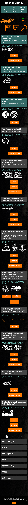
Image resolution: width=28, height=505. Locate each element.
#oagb (9, 109)
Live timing (14, 55)
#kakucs (4, 282)
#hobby (18, 314)
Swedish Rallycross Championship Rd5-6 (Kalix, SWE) (14, 403)
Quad (4, 459)
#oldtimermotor (19, 282)
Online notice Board (14, 60)
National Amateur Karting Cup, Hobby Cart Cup (13, 104)
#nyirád (20, 343)
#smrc (3, 408)
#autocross (17, 169)
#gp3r (21, 204)
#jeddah (17, 134)
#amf (16, 242)
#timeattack (5, 135)
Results (14, 181)
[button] (23, 21)
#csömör (17, 108)
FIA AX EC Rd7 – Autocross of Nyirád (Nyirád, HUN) (12, 334)
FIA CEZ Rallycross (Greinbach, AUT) (13, 232)
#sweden (8, 408)
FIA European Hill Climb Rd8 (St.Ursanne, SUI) (12, 372)
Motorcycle (7, 453)
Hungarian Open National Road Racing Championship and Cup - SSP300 (13, 277)
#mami (8, 282)
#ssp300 (4, 283)
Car (3, 447)
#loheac (4, 46)
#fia (19, 74)
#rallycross (5, 205)
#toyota (11, 135)
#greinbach (5, 243)
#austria (20, 242)
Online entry (7, 441)
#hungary (14, 343)
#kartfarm (4, 109)
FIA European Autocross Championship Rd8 (13, 165)
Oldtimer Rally (8, 465)
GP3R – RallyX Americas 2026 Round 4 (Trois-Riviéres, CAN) (12, 199)
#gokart (22, 108)
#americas (17, 204)
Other (4, 472)
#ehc (16, 74)
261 (19, 436)
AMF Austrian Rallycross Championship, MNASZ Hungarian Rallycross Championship (14, 236)
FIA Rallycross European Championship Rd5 (14, 41)
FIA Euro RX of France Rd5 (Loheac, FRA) (11, 37)
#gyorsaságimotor (19, 281)
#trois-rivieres (16, 205)
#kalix (16, 407)
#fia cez (24, 242)
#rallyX (10, 205)
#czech (9, 170)
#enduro (13, 314)
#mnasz (10, 243)
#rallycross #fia (10, 46)
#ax (22, 169)
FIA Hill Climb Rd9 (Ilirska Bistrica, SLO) (11, 68)
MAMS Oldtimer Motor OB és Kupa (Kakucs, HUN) (12, 273)
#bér (9, 314)
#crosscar (4, 170)
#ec (12, 170)
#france (21, 45)
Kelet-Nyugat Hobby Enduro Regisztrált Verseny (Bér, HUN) (13, 310)
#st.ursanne (5, 378)
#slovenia (12, 75)
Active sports (7, 478)
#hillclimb (22, 74)
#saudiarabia (22, 134)
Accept (14, 502)
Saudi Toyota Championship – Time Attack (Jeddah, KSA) (12, 130)
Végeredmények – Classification (10, 320)
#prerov (19, 170)
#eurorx (17, 45)
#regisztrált (9, 315)
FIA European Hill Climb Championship (13, 71)
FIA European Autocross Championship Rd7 (13, 338)
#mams (13, 282)
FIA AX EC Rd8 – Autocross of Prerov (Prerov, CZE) (12, 161)
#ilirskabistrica (6, 75)
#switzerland (12, 378)
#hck (25, 108)
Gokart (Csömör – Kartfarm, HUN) (12, 100)
